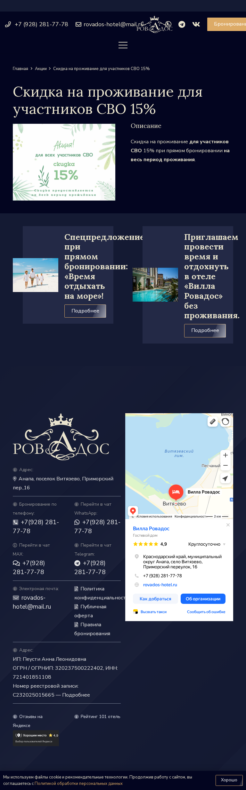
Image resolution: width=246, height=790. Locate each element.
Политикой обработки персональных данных (79, 783)
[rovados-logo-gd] (154, 24)
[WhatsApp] (168, 24)
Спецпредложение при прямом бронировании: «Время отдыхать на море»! (104, 266)
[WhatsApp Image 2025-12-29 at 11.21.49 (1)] (64, 162)
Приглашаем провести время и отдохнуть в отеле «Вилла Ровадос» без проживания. (212, 276)
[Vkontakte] (196, 24)
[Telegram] (181, 24)
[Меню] (123, 45)
